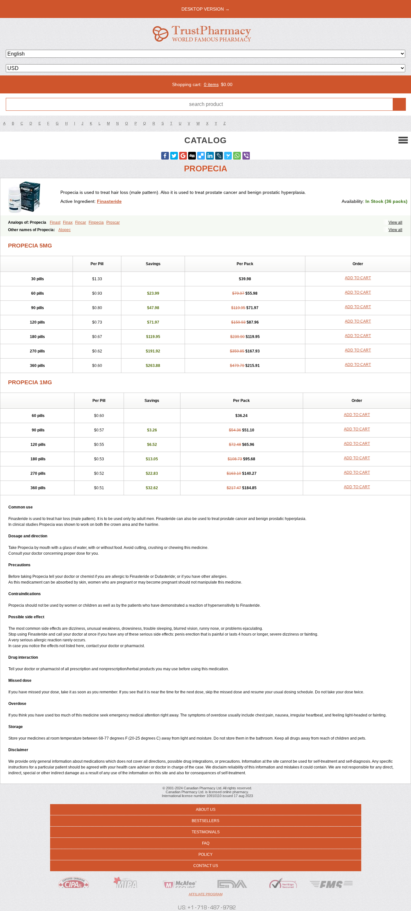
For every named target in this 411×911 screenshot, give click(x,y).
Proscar (113, 222)
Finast (55, 222)
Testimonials (206, 832)
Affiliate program (206, 894)
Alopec (64, 230)
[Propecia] (32, 197)
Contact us (205, 865)
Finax (68, 222)
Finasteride (109, 201)
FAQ (205, 843)
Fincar (80, 222)
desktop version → (205, 9)
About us (205, 809)
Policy (205, 854)
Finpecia (96, 222)
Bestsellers (205, 821)
